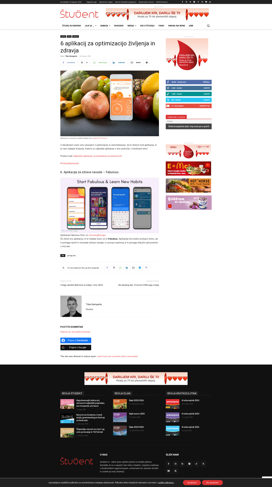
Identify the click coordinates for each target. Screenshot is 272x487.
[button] (208, 25)
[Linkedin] (126, 268)
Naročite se (205, 106)
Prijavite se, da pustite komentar (75, 332)
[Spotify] (194, 2)
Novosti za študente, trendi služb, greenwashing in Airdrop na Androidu (90, 418)
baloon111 (96, 138)
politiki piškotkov (166, 482)
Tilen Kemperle (71, 56)
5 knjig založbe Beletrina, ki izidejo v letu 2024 (81, 285)
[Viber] (146, 268)
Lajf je (63, 36)
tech (69, 36)
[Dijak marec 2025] (120, 417)
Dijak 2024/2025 (136, 427)
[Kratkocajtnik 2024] (172, 404)
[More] (147, 62)
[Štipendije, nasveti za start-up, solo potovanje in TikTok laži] (67, 433)
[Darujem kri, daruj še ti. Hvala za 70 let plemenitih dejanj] (159, 14)
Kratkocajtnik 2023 (190, 414)
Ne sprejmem (212, 482)
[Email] (133, 268)
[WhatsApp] (120, 268)
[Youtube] (206, 2)
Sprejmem (192, 482)
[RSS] (190, 2)
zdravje (75, 36)
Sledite (207, 88)
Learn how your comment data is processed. (117, 356)
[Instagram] (186, 2)
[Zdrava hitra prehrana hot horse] (188, 194)
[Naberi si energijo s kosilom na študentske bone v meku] (188, 177)
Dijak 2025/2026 (136, 400)
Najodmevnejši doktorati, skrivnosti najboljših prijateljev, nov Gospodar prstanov (90, 403)
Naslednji (73, 163)
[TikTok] (198, 2)
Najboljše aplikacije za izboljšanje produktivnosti (97, 156)
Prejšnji (65, 163)
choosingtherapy (97, 235)
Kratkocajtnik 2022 (190, 427)
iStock (104, 138)
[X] (202, 2)
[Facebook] (182, 2)
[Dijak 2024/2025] (120, 430)
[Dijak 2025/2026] (120, 404)
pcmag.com (71, 255)
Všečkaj (206, 82)
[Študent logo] (83, 13)
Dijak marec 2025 (137, 414)
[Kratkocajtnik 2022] (172, 430)
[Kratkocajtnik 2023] (172, 417)
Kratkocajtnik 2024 (190, 400)
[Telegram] (140, 268)
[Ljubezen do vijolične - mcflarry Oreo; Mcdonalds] (189, 211)
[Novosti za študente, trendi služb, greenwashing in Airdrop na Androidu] (67, 418)
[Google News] (210, 2)
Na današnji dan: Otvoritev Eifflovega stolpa (138, 285)
